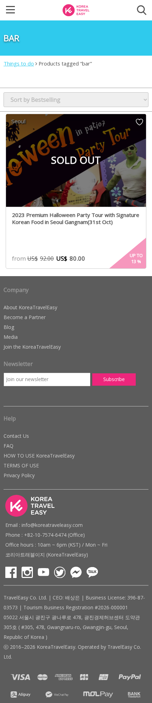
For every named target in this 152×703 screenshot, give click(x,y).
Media (11, 337)
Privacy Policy (19, 475)
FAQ (8, 445)
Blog (9, 327)
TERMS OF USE (21, 465)
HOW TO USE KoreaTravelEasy (39, 455)
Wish (139, 124)
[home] (76, 9)
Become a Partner (25, 317)
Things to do (19, 63)
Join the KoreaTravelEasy (32, 346)
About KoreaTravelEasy (30, 307)
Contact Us (16, 436)
